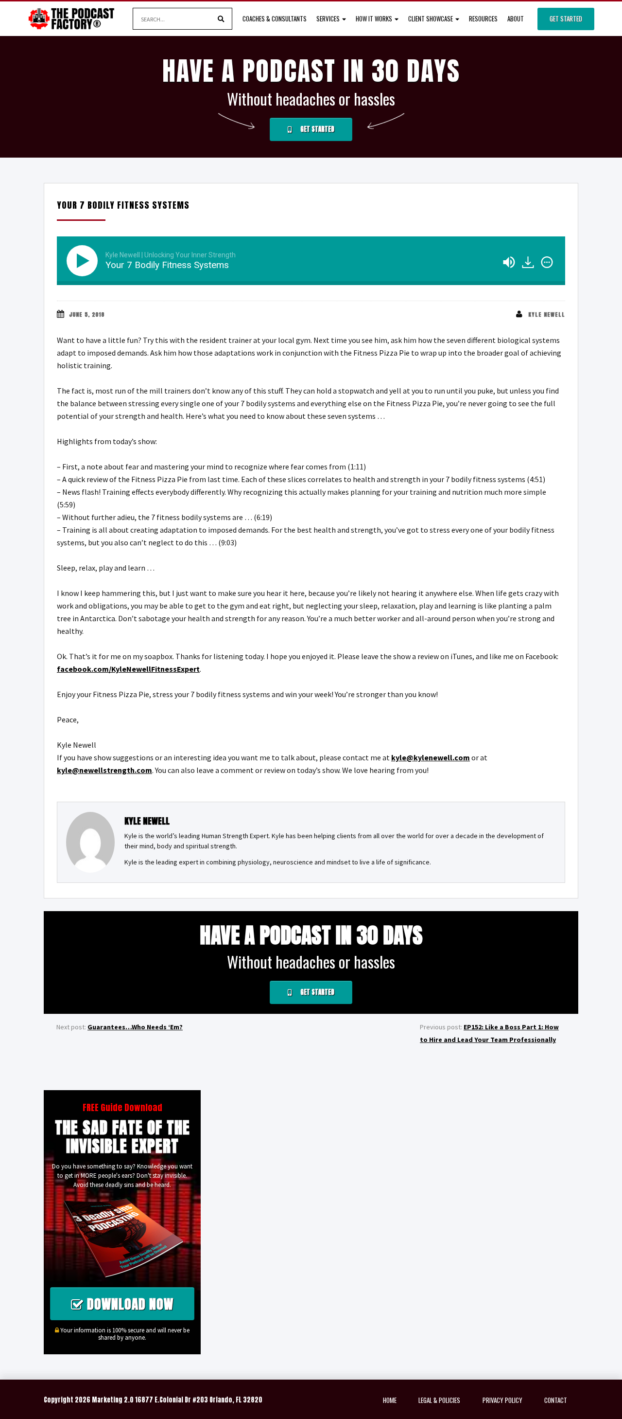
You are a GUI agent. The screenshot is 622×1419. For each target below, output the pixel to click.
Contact (555, 1400)
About (515, 18)
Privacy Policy (502, 1400)
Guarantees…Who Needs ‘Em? (135, 1027)
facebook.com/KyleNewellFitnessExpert (128, 669)
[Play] (84, 260)
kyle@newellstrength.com (104, 770)
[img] (546, 262)
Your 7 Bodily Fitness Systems (123, 205)
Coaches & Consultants (274, 18)
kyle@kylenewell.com (430, 757)
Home (390, 1400)
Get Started (566, 18)
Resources (483, 18)
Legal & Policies (439, 1400)
